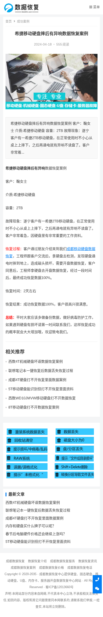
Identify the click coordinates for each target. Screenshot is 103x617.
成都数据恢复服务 (62, 561)
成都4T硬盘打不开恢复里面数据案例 (37, 380)
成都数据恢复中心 (51, 574)
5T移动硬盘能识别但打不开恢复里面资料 (41, 389)
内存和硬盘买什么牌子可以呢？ (31, 526)
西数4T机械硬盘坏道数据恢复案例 (35, 361)
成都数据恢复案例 (23, 567)
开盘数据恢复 (59, 580)
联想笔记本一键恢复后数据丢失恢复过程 (40, 371)
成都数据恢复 (15, 561)
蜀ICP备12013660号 (60, 587)
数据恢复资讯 (87, 561)
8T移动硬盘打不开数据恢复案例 (33, 407)
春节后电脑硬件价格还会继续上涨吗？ (36, 534)
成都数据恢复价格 (51, 567)
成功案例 (23, 21)
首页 (9, 21)
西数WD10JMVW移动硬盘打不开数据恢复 (42, 398)
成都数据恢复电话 (79, 567)
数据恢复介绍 (37, 561)
